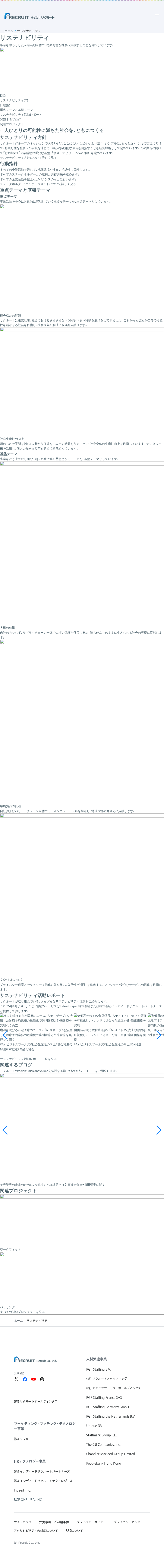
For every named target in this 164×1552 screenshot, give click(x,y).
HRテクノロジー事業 (30, 1461)
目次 (3, 95)
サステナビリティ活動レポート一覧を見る (28, 1059)
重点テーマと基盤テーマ (16, 110)
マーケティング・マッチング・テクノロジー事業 (45, 1426)
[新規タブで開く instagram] (42, 1379)
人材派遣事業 (96, 1359)
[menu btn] (157, 15)
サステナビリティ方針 (15, 100)
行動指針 (6, 105)
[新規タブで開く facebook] (25, 1379)
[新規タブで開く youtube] (33, 1379)
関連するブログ (10, 119)
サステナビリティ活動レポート (21, 114)
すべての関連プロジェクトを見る (22, 1312)
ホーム (8, 30)
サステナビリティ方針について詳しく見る (28, 157)
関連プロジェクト (12, 124)
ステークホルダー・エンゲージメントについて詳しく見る (38, 184)
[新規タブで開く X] (16, 1379)
